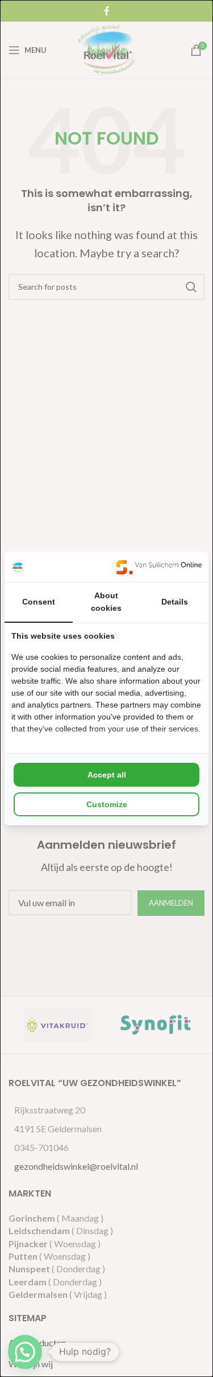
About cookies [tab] (106, 602)
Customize (106, 804)
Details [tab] (174, 601)
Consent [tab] (38, 601)
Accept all (106, 774)
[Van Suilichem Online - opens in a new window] (159, 566)
